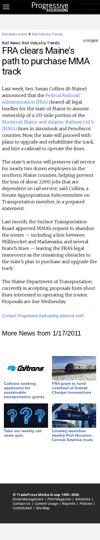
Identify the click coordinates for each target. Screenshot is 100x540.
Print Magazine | (60, 499)
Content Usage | (47, 503)
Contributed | (22, 508)
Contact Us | (22, 503)
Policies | (86, 503)
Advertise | (83, 499)
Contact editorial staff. (43, 316)
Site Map (42, 508)
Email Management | (28, 499)
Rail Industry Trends (47, 34)
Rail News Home (14, 34)
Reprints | (69, 503)
